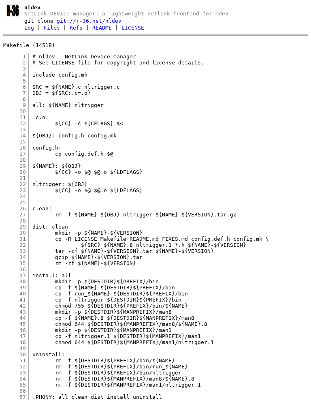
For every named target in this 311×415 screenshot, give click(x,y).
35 (14, 263)
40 (14, 294)
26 (14, 208)
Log (29, 28)
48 (14, 342)
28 (14, 221)
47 (14, 336)
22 (14, 184)
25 (14, 202)
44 (14, 318)
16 (14, 148)
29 (14, 227)
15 (14, 142)
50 (14, 354)
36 (14, 269)
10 (14, 111)
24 (14, 196)
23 (14, 190)
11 (14, 117)
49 (14, 348)
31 (14, 239)
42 (14, 306)
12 (14, 123)
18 (14, 160)
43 (14, 312)
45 (14, 324)
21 (14, 178)
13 (14, 129)
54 (14, 379)
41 (14, 300)
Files (52, 28)
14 (14, 136)
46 (14, 330)
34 (14, 257)
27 (14, 215)
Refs (76, 28)
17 (14, 154)
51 (14, 360)
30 (14, 233)
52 (14, 367)
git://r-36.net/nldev (89, 21)
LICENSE (132, 28)
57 (14, 397)
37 (14, 275)
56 (14, 391)
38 (14, 281)
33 (14, 251)
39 (14, 288)
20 (14, 172)
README (102, 28)
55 (14, 385)
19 (14, 166)
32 (14, 245)
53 (14, 373)
